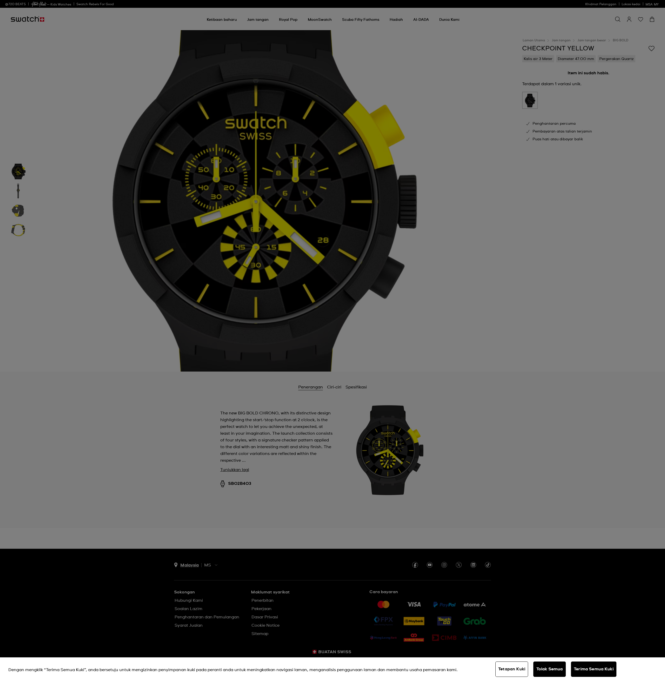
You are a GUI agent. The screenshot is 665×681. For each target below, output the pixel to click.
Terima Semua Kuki (594, 669)
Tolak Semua (549, 669)
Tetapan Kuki (511, 669)
